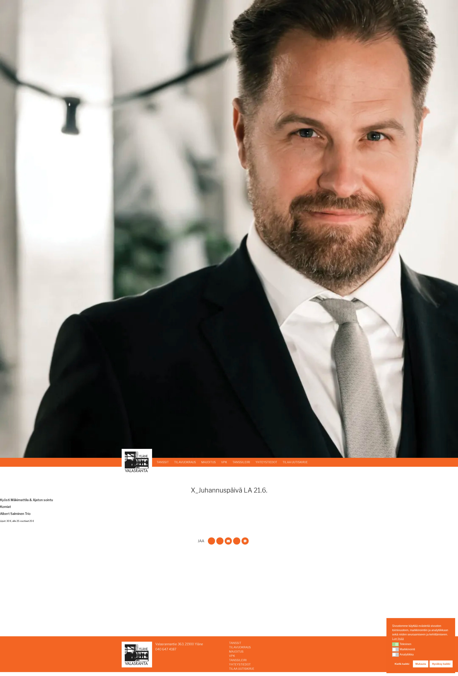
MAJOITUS (208, 462)
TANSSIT (163, 462)
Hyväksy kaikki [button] (441, 663)
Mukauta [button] (420, 663)
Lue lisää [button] (398, 638)
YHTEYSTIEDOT (266, 462)
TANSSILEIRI (241, 462)
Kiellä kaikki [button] (402, 663)
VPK (224, 462)
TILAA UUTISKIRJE (295, 462)
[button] (395, 644)
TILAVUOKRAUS (185, 462)
